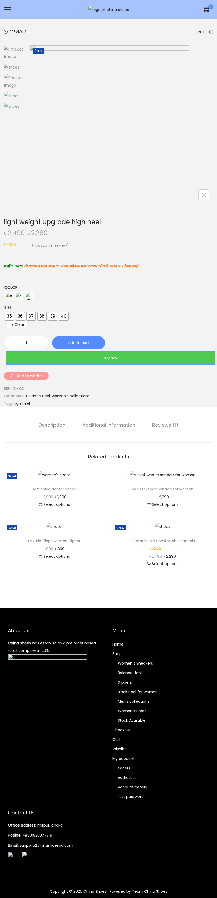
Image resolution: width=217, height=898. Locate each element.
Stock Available (132, 720)
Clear (19, 324)
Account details (132, 787)
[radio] (9, 296)
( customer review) (50, 245)
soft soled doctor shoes (54, 489)
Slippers (125, 682)
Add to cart (78, 342)
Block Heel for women (138, 691)
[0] (206, 9)
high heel (21, 403)
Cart (116, 739)
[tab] (52, 425)
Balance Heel (38, 396)
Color (10, 287)
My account (123, 758)
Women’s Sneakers (135, 663)
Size (7, 307)
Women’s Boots (132, 711)
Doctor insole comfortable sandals (163, 541)
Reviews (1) (165, 425)
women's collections (71, 396)
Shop (117, 653)
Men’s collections (134, 701)
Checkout (121, 730)
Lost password (131, 796)
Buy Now (110, 358)
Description (52, 425)
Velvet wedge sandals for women (162, 489)
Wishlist (119, 749)
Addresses (127, 777)
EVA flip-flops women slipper (54, 541)
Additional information (108, 425)
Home (118, 644)
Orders (124, 768)
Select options (56, 504)
